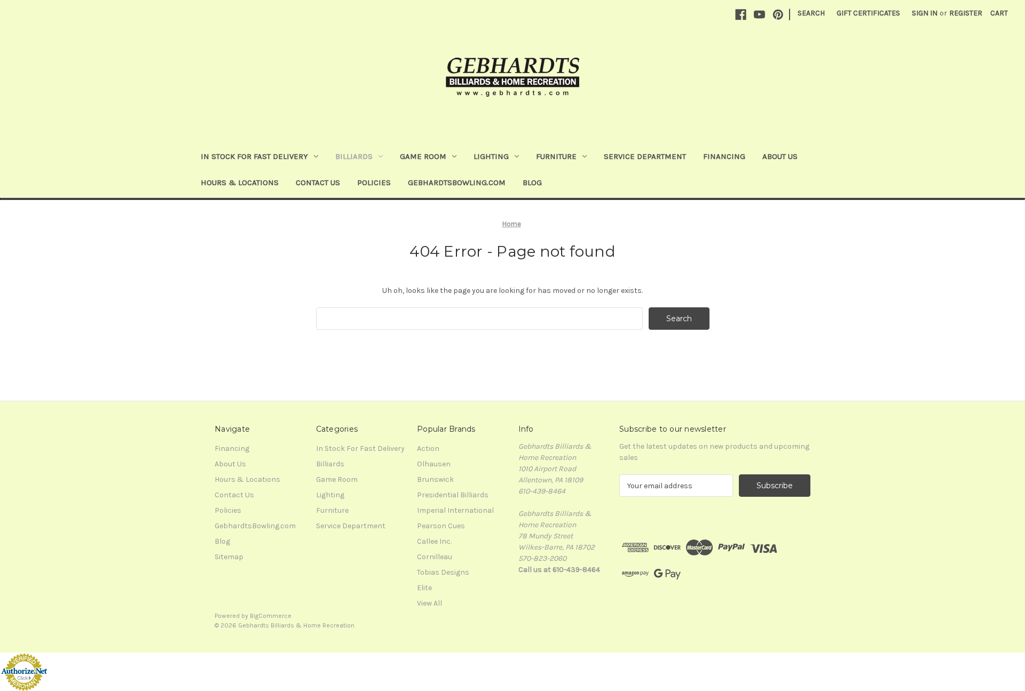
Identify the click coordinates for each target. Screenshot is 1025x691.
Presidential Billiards (452, 494)
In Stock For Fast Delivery (254, 156)
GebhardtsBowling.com (457, 182)
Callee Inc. (434, 541)
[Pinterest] (778, 14)
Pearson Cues (441, 525)
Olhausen (434, 463)
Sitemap (229, 556)
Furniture (556, 156)
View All (429, 603)
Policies (374, 182)
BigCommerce (270, 615)
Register (965, 13)
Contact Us (318, 182)
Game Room (423, 156)
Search (811, 13)
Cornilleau (434, 556)
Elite (424, 587)
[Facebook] (740, 14)
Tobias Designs (443, 572)
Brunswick (435, 479)
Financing (724, 156)
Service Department (645, 156)
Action (428, 448)
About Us (780, 156)
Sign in (924, 13)
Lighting (491, 156)
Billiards (354, 156)
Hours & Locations (240, 182)
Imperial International (455, 510)
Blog (532, 182)
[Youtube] (759, 14)
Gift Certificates (868, 13)
